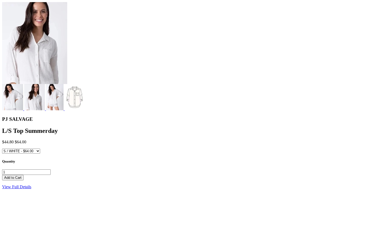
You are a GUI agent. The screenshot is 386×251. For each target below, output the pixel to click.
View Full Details (16, 187)
